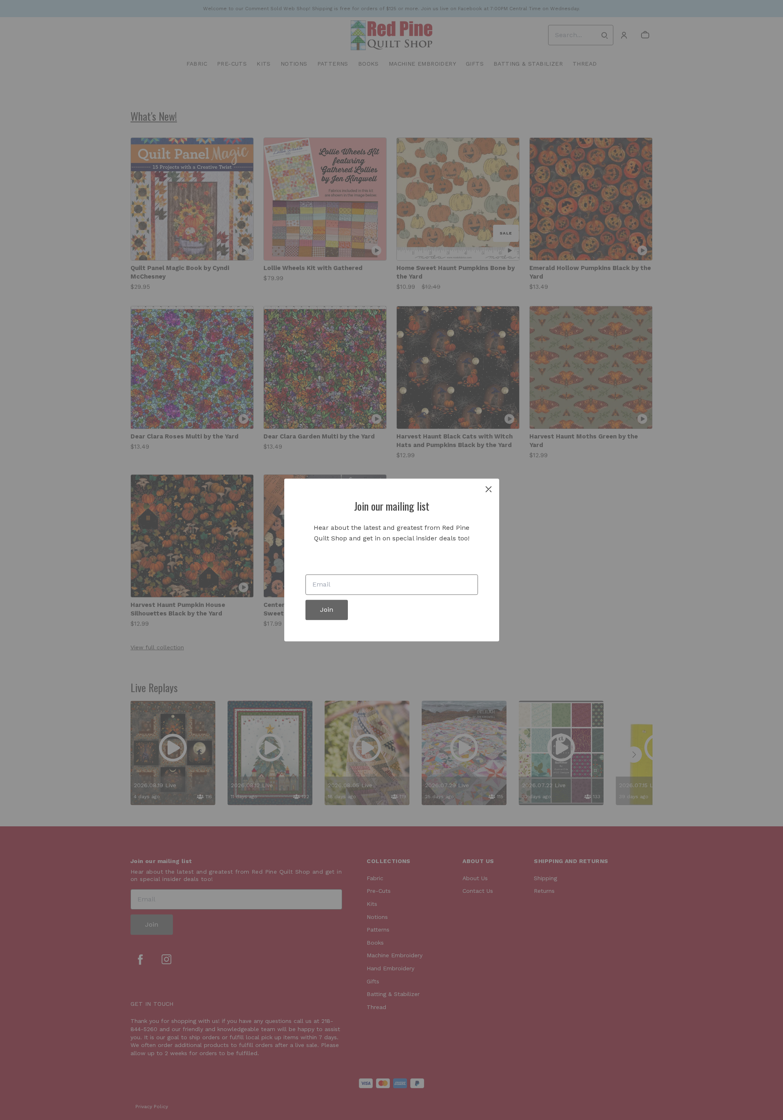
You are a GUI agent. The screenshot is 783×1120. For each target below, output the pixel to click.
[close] (488, 489)
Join (326, 610)
